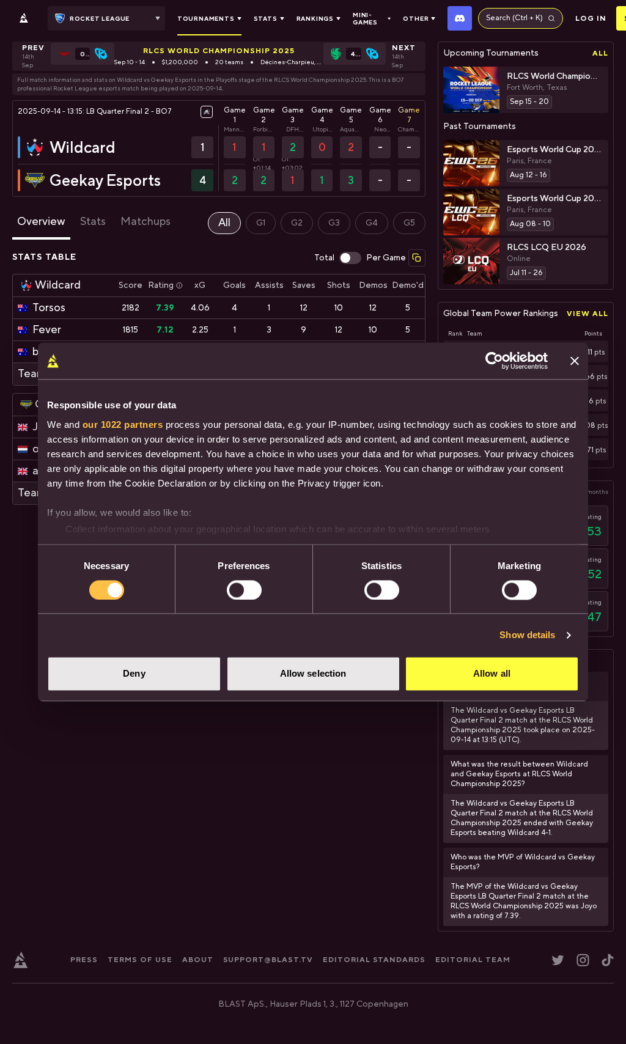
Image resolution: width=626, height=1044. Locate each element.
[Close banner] (574, 360)
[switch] (244, 590)
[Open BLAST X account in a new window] (557, 960)
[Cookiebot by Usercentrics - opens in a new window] (494, 360)
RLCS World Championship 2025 (219, 50)
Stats (93, 222)
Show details (527, 635)
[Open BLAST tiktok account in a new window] (608, 960)
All (600, 53)
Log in (590, 18)
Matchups (145, 222)
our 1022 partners (123, 424)
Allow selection (313, 674)
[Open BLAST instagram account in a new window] (582, 960)
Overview (41, 222)
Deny (134, 674)
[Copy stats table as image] (416, 258)
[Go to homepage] (23, 18)
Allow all (491, 674)
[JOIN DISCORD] (459, 18)
